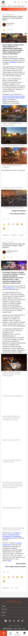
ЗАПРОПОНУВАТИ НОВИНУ (14, 601)
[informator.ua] (3, 2)
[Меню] (26, 2)
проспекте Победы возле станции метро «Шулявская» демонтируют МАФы (13, 97)
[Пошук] (22, 2)
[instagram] (10, 621)
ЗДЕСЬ (9, 560)
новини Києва (5, 235)
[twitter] (14, 621)
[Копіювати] (11, 29)
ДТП (12, 588)
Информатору (10, 288)
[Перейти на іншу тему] (19, 2)
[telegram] (18, 621)
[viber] (22, 621)
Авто (24, 628)
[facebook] (6, 621)
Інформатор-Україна (8, 628)
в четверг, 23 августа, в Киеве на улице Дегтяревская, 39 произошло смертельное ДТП (12, 535)
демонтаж (21, 235)
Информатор (13, 62)
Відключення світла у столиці (17, 9)
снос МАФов (14, 235)
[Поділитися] (7, 29)
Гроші (19, 628)
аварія (16, 588)
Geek (15, 628)
